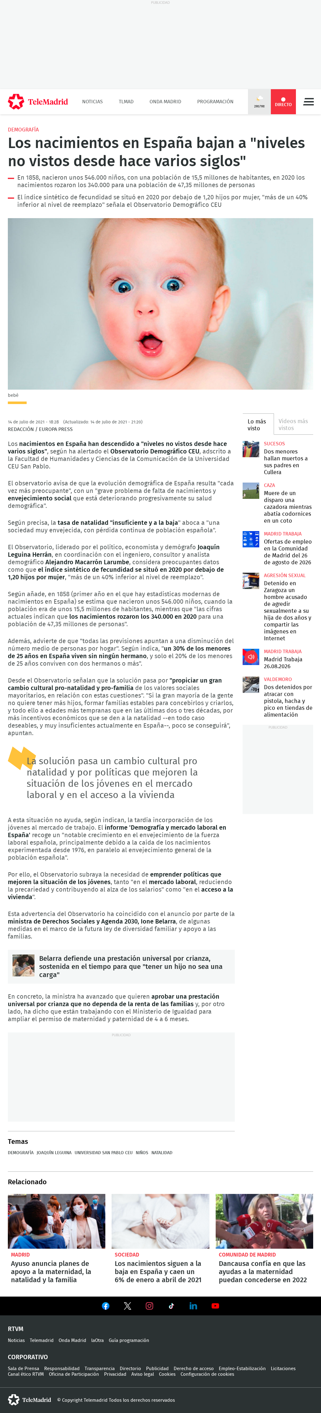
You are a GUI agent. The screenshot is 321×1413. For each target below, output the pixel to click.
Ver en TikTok (171, 1307)
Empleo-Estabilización (242, 1368)
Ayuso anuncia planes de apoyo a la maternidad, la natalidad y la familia (56, 1221)
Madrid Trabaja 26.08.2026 (251, 657)
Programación (215, 101)
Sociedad (127, 1254)
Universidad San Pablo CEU (104, 1153)
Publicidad (157, 1368)
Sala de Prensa (23, 1368)
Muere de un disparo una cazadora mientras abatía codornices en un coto (251, 491)
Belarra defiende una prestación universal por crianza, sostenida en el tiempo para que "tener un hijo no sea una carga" (23, 965)
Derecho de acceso (194, 1368)
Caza (269, 485)
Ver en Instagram (149, 1306)
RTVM (16, 1329)
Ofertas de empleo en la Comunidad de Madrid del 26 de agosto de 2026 (251, 539)
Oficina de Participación (74, 1374)
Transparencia (100, 1368)
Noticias (92, 101)
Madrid (20, 1254)
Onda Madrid (165, 101)
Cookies (167, 1374)
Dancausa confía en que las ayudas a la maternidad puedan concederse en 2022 (264, 1221)
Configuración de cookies (207, 1374)
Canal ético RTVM (26, 1374)
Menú (308, 101)
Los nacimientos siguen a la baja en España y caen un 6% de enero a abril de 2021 (160, 1221)
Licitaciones (283, 1368)
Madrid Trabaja (283, 533)
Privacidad (115, 1374)
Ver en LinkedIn (193, 1306)
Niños (142, 1153)
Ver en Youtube (215, 1306)
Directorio (130, 1368)
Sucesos (274, 443)
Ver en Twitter (127, 1307)
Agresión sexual (285, 575)
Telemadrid (42, 1340)
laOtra (97, 1340)
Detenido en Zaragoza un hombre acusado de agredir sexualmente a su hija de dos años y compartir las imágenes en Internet (251, 581)
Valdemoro (278, 679)
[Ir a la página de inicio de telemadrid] (38, 102)
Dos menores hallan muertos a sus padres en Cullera (251, 449)
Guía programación (129, 1340)
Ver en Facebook (105, 1307)
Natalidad (161, 1153)
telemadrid (29, 1400)
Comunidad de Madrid (247, 1254)
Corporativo (28, 1357)
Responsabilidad (62, 1368)
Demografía (23, 129)
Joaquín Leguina (54, 1153)
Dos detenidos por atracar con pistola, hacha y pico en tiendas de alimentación (251, 685)
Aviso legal (142, 1374)
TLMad (126, 101)
